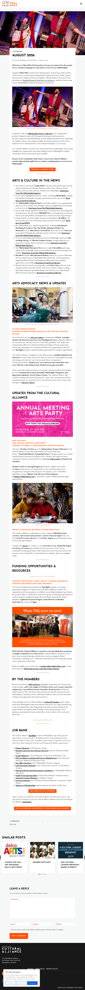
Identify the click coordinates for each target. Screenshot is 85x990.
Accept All (32, 983)
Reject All (21, 983)
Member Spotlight (42, 862)
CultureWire (17, 51)
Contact (30, 969)
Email (35, 924)
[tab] (39, 874)
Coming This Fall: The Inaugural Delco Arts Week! (13, 865)
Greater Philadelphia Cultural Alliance (25, 60)
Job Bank (32, 735)
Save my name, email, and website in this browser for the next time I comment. (38, 930)
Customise (11, 983)
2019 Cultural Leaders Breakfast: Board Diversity (70, 865)
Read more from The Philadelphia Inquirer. (45, 208)
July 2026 (14, 822)
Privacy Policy (52, 969)
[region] (21, 978)
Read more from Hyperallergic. (48, 263)
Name (13, 924)
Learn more (26, 802)
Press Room (40, 969)
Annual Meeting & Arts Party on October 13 (39, 80)
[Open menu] (81, 3)
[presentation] (14, 850)
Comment (14, 899)
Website (59, 924)
